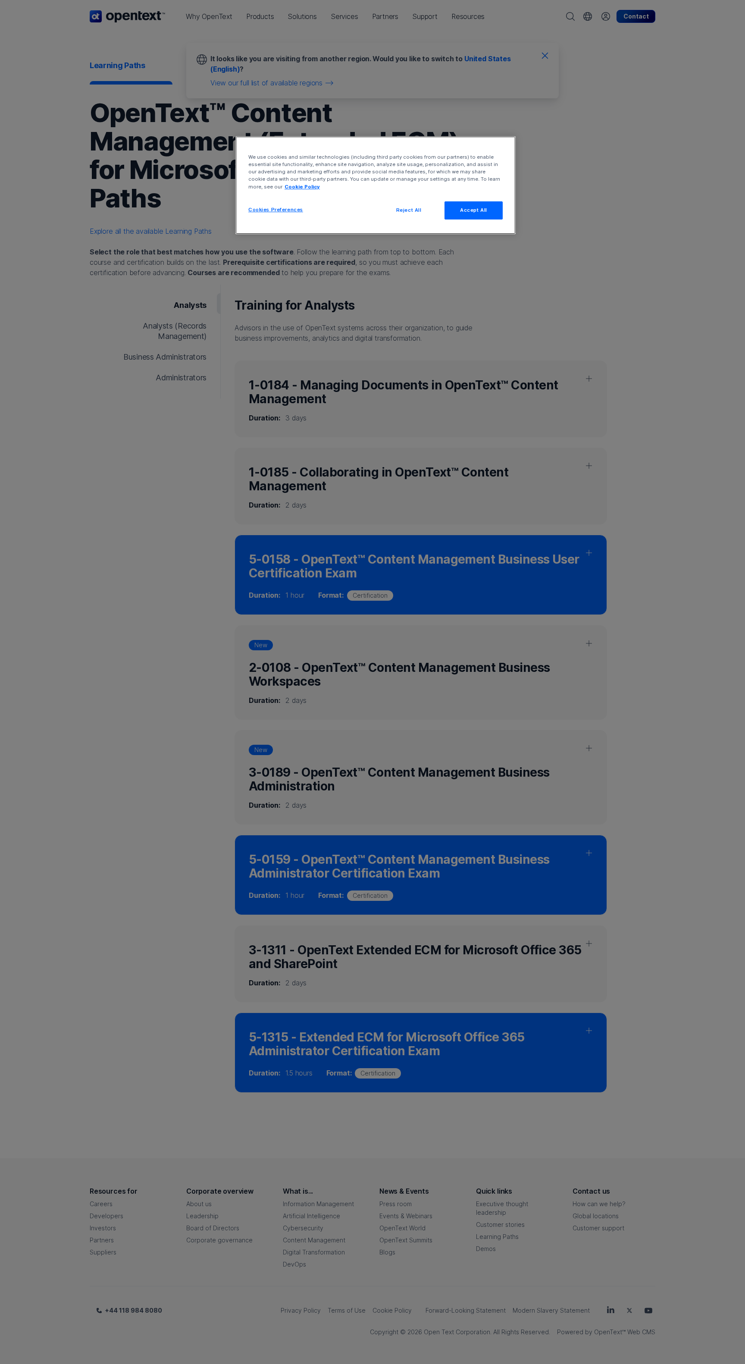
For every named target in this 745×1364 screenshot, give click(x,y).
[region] (375, 185)
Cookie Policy (302, 187)
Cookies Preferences (275, 210)
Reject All (409, 210)
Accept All (473, 210)
